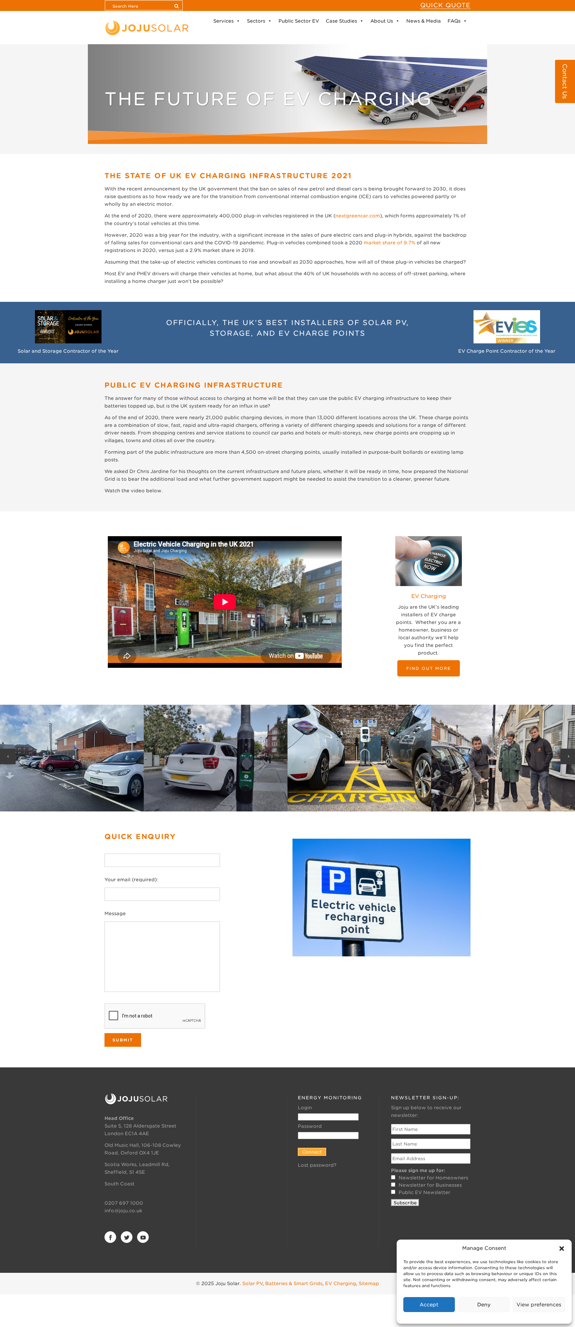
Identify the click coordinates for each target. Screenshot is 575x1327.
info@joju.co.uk (123, 1210)
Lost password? (317, 1165)
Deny (483, 1305)
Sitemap (369, 1283)
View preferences (538, 1305)
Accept (429, 1305)
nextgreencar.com (357, 215)
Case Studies (341, 21)
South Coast (119, 1183)
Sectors (256, 21)
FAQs (454, 21)
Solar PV (252, 1283)
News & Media (423, 21)
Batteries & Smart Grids (293, 1283)
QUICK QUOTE (445, 5)
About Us (381, 21)
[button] (561, 1248)
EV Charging (340, 1283)
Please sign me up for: (418, 1170)
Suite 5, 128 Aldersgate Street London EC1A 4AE (140, 1126)
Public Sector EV (299, 21)
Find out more (428, 668)
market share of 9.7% (389, 242)
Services (223, 21)
